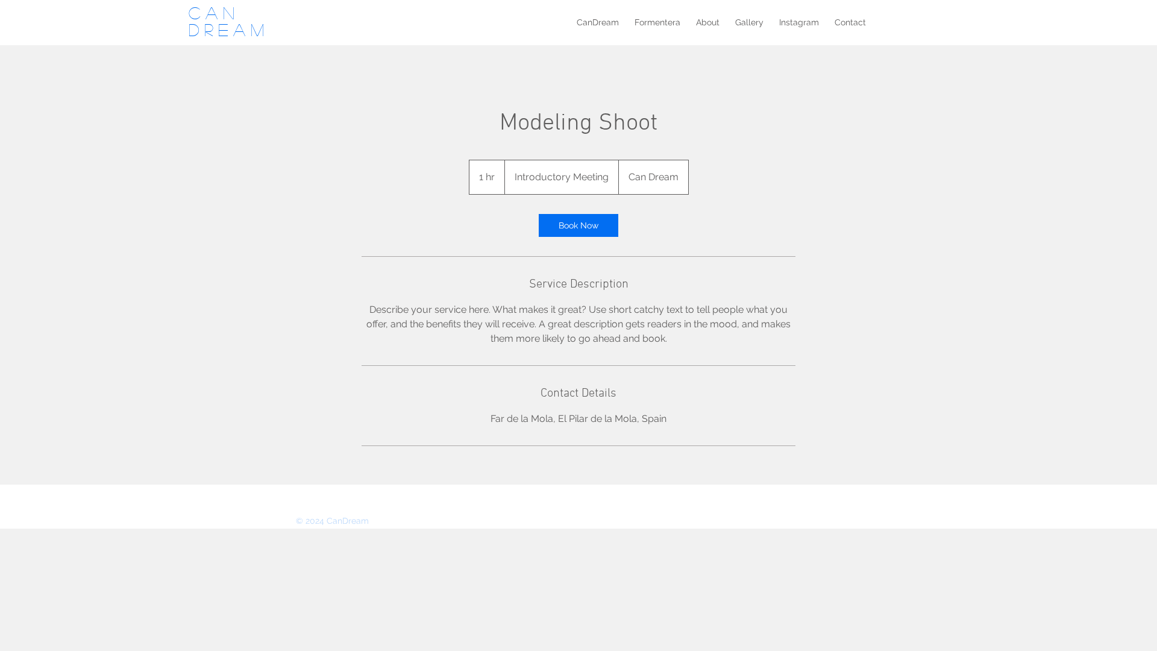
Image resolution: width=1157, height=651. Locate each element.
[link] (578, 225)
